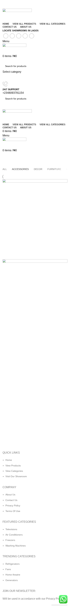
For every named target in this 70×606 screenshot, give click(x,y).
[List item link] (35, 470)
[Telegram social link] (31, 35)
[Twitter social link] (12, 35)
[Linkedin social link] (25, 35)
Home (5, 164)
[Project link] (35, 219)
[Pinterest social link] (18, 35)
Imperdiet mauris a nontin (25, 164)
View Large (64, 181)
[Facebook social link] (5, 35)
